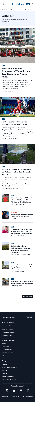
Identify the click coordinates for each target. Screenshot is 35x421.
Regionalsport (29, 9)
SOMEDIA (4, 373)
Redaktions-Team (7, 335)
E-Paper (4, 343)
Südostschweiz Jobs (7, 352)
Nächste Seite (27, 296)
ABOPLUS (4, 370)
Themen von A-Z (6, 326)
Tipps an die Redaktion (8, 332)
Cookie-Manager (14, 396)
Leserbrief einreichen (8, 329)
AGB (23, 396)
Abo (28, 4)
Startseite (4, 9)
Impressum (5, 396)
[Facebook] (7, 390)
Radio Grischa (5, 346)
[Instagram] (14, 390)
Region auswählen (16, 10)
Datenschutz (29, 396)
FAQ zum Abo (5, 364)
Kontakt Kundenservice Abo (9, 367)
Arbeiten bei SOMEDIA (8, 376)
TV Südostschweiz (7, 349)
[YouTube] (21, 390)
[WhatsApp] (28, 390)
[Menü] (3, 4)
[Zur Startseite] (17, 4)
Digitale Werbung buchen (9, 379)
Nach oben (29, 317)
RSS (3, 356)
